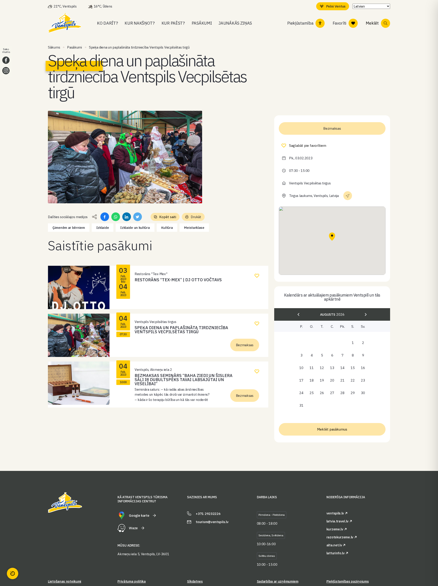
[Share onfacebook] (104, 216)
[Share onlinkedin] (126, 216)
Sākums (54, 47)
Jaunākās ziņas (235, 23)
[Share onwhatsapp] (115, 216)
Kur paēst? (173, 23)
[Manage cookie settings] (12, 573)
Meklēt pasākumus (332, 429)
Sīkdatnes (195, 581)
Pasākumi (202, 23)
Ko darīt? (107, 23)
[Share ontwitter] (137, 216)
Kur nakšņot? (139, 23)
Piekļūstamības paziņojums (347, 581)
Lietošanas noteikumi (64, 581)
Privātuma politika (131, 581)
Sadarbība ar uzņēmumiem (277, 581)
